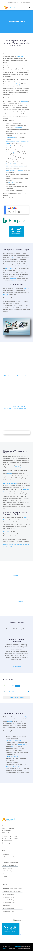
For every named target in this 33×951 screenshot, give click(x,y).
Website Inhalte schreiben (10, 859)
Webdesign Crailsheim (9, 897)
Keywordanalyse (10, 152)
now (13, 691)
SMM (7, 143)
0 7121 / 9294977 (13, 2)
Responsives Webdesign (10, 483)
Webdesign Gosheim (8, 905)
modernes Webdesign (15, 84)
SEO (7, 166)
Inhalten (9, 473)
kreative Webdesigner (12, 756)
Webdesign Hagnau (8, 908)
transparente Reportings (12, 766)
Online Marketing (7, 871)
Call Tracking (11, 182)
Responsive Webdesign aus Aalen (12, 888)
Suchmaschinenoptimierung (17, 166)
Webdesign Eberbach (9, 902)
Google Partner (9, 268)
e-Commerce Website (9, 857)
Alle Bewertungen (16, 666)
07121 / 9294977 (13, 836)
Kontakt (5, 876)
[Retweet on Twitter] (12, 694)
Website (20, 601)
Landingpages (18, 127)
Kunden (14, 280)
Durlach (12, 257)
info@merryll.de (8, 840)
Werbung (26, 288)
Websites (15, 575)
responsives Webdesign (15, 467)
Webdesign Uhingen (8, 911)
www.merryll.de (8, 843)
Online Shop (9, 164)
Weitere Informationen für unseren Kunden (16, 376)
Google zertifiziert (22, 744)
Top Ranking (24, 101)
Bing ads (13, 746)
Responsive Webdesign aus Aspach (12, 891)
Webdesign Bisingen (8, 894)
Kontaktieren (6, 531)
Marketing (13, 278)
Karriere (5, 874)
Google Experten (25, 717)
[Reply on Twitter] (9, 694)
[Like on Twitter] (15, 694)
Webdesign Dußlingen (9, 900)
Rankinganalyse (10, 137)
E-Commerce (17, 164)
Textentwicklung (10, 141)
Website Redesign (8, 868)
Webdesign (19, 56)
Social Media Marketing (22, 141)
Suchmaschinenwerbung (16, 170)
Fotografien (9, 145)
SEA (7, 170)
